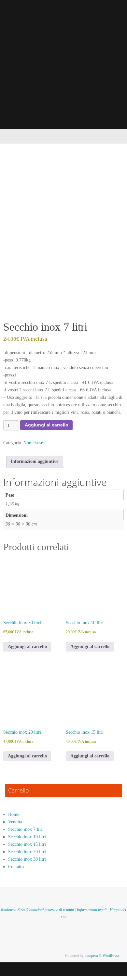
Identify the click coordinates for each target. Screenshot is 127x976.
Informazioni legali (91, 909)
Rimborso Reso (13, 909)
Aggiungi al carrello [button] (27, 646)
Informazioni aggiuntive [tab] (34, 461)
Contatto (16, 866)
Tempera (91, 955)
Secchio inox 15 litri (27, 844)
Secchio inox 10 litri (27, 836)
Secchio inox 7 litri (26, 829)
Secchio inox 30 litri (27, 859)
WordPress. (111, 955)
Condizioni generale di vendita (50, 909)
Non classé (33, 442)
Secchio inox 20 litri (27, 851)
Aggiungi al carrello (46, 425)
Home (13, 814)
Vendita (15, 821)
